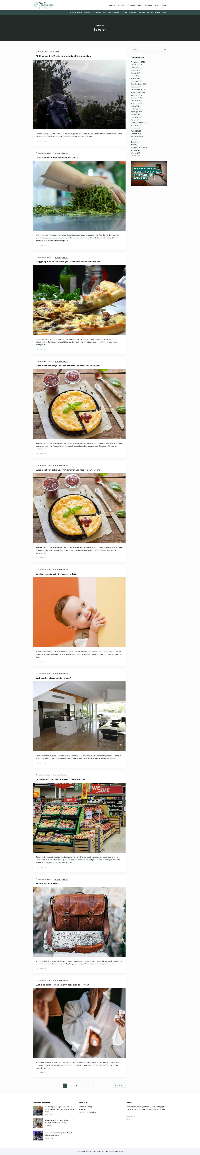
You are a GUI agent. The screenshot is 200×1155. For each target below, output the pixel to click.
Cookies (82, 1109)
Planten (133, 120)
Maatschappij (136, 103)
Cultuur (121, 5)
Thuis (133, 145)
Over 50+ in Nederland (87, 1112)
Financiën (134, 87)
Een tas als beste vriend (47, 883)
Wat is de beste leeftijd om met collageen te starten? (62, 985)
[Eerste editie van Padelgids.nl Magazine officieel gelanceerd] (38, 1135)
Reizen (157, 5)
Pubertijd (134, 131)
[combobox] (147, 50)
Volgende (118, 1085)
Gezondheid (131, 5)
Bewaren (56, 52)
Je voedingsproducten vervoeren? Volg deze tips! (60, 779)
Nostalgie (148, 5)
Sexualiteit (135, 137)
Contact (129, 1119)
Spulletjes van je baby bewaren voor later (56, 574)
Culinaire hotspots (76, 12)
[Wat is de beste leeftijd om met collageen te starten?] (79, 1023)
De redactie (130, 1116)
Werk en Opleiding (138, 147)
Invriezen (134, 95)
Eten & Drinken (136, 84)
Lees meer (39, 141)
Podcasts (150, 12)
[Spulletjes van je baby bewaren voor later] (79, 612)
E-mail (133, 79)
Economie (135, 81)
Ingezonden (132, 12)
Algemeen (124, 12)
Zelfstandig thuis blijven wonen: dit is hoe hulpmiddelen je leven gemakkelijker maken (59, 1109)
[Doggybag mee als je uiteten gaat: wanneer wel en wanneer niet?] (79, 300)
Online (133, 114)
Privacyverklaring (85, 1107)
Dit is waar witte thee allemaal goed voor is (57, 157)
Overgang (134, 117)
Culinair (112, 5)
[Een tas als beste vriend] (79, 922)
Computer (135, 68)
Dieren (133, 76)
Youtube (134, 156)
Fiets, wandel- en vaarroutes (92, 12)
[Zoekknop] (165, 50)
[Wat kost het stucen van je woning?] (79, 716)
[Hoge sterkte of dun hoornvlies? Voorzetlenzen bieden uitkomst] (38, 1123)
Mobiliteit (134, 109)
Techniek (134, 142)
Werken (164, 12)
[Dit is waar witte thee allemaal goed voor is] (79, 196)
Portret (157, 12)
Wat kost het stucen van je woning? (53, 678)
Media (140, 5)
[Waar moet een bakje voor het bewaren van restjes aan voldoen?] (79, 404)
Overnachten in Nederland (111, 12)
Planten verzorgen (137, 123)
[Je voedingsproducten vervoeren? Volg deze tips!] (79, 818)
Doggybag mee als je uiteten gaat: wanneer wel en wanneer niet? (68, 261)
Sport (133, 139)
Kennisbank (142, 12)
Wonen (164, 5)
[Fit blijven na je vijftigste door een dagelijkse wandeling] (79, 94)
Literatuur (134, 101)
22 (93, 1085)
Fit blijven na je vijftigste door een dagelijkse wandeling (63, 56)
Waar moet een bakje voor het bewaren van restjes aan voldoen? (68, 365)
